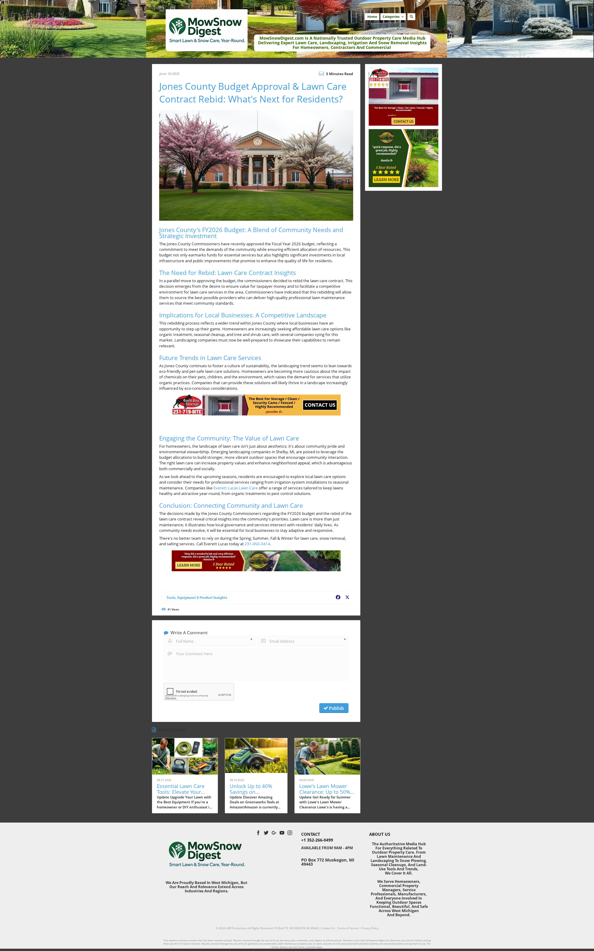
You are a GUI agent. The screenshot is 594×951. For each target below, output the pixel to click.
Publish (336, 708)
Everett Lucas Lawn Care (235, 488)
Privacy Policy (369, 928)
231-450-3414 (257, 543)
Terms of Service (348, 928)
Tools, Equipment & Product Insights (196, 597)
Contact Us (328, 928)
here (319, 947)
